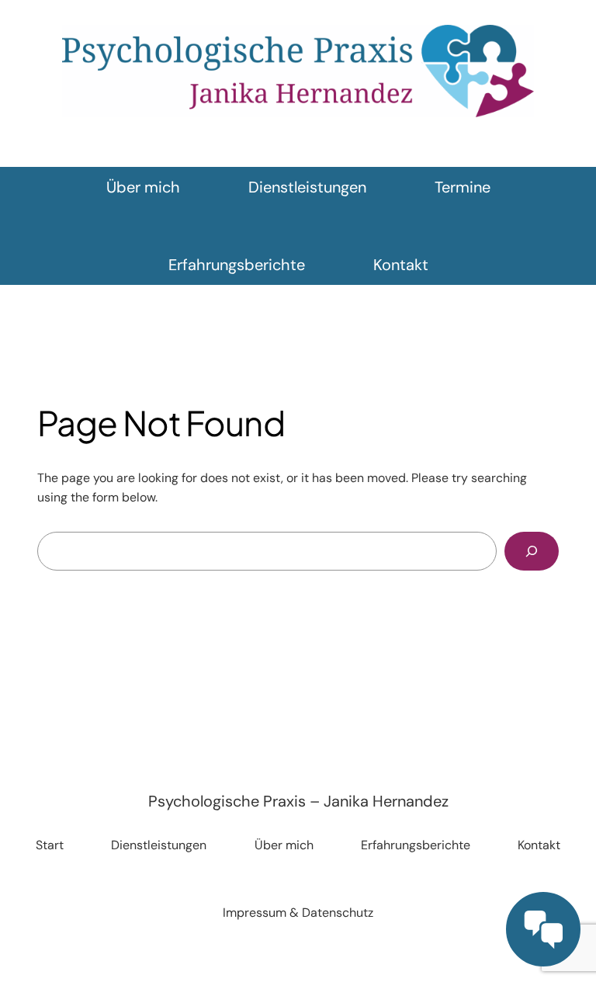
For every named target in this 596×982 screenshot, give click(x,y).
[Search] (531, 551)
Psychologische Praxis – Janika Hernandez (298, 801)
